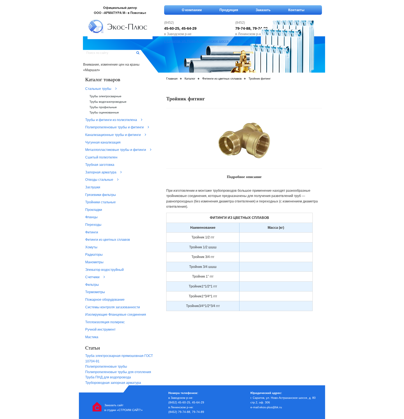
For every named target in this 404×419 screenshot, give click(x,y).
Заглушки (92, 187)
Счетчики (92, 277)
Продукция (228, 10)
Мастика (91, 337)
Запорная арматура (101, 172)
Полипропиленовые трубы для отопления (118, 372)
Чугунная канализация (103, 142)
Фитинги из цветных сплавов (107, 239)
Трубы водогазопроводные (107, 101)
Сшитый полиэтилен (101, 157)
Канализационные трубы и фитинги (113, 135)
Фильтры (92, 284)
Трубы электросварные (105, 96)
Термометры (95, 292)
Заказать (263, 10)
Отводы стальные (99, 179)
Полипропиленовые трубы (106, 366)
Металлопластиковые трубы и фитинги (116, 150)
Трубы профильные (103, 107)
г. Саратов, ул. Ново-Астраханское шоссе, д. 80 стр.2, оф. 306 (212, 41)
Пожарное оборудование (105, 299)
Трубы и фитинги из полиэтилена (111, 120)
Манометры (94, 262)
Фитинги (91, 232)
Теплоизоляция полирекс (105, 322)
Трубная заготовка (99, 164)
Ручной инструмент (100, 329)
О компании (192, 10)
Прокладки (93, 209)
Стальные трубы (98, 88)
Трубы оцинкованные (104, 112)
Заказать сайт (113, 405)
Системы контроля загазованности (112, 307)
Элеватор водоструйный (104, 269)
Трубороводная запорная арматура (113, 382)
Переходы (93, 224)
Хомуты (91, 247)
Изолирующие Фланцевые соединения (115, 314)
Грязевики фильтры (100, 195)
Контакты (296, 10)
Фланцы (91, 217)
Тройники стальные (100, 202)
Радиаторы (94, 254)
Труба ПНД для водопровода (108, 377)
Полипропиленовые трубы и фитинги (115, 127)
